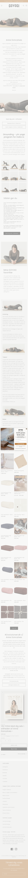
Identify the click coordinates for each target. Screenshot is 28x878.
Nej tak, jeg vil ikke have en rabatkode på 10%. (20, 448)
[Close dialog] (26, 428)
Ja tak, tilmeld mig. (20, 443)
